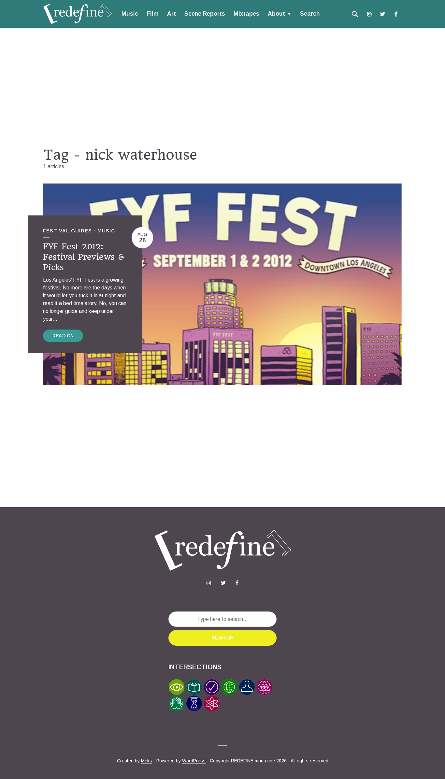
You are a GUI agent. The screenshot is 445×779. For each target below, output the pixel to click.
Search (310, 13)
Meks (146, 760)
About (276, 13)
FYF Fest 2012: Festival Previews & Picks (84, 257)
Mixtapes (246, 13)
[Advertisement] (222, 87)
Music (130, 13)
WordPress (194, 760)
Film (153, 13)
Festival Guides (67, 230)
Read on (63, 335)
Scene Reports (204, 13)
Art (171, 13)
